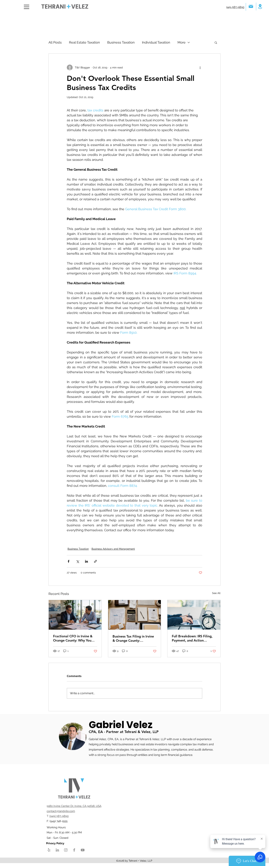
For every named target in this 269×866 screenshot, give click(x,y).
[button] (216, 42)
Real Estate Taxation (84, 42)
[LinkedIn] (57, 850)
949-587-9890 (235, 7)
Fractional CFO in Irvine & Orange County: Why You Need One (72, 638)
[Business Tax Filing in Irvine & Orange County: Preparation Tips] (134, 615)
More (182, 42)
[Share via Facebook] (68, 561)
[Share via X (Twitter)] (77, 561)
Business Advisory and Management (113, 548)
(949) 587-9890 (59, 816)
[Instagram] (65, 850)
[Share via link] (95, 561)
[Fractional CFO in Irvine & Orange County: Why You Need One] (75, 615)
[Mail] (251, 6)
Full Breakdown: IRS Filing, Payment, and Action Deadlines (192, 638)
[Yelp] (49, 850)
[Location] (260, 6)
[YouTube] (82, 850)
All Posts (55, 42)
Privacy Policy (55, 843)
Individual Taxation (156, 42)
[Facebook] (74, 850)
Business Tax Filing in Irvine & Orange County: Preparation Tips (133, 638)
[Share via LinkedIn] (86, 561)
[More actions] (200, 67)
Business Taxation (121, 42)
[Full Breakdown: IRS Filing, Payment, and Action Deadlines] (193, 615)
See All (216, 593)
